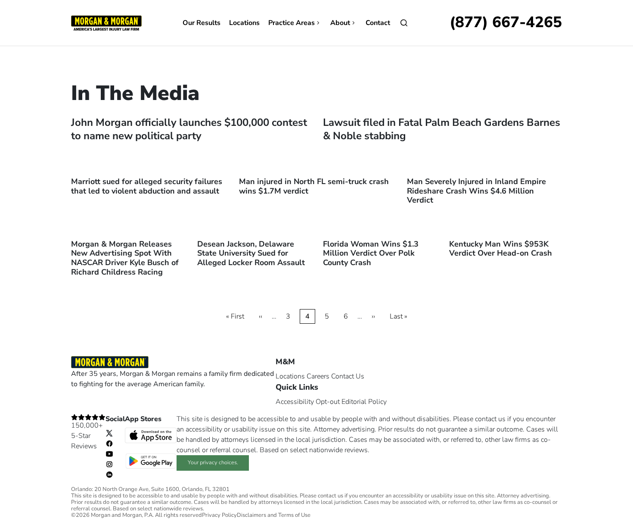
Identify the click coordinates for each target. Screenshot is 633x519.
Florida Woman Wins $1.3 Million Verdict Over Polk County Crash (371, 253)
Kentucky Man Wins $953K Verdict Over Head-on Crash (500, 249)
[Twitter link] (109, 433)
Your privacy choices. (213, 462)
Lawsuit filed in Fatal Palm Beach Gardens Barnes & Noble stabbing (441, 129)
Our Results (201, 23)
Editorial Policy (364, 401)
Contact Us (347, 376)
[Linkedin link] (109, 474)
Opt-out (328, 401)
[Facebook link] (109, 443)
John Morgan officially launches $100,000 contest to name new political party (189, 129)
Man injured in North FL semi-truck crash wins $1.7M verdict (314, 186)
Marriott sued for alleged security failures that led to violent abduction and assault (146, 186)
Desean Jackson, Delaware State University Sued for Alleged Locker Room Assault (251, 253)
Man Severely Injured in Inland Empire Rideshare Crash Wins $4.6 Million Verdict (476, 190)
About (340, 23)
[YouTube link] (109, 453)
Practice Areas (291, 23)
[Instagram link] (109, 464)
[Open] (404, 23)
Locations (244, 23)
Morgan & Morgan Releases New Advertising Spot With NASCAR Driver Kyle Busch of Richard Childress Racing (125, 258)
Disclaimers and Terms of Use (273, 515)
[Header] (106, 22)
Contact (378, 23)
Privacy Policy (219, 515)
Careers (318, 376)
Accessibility (295, 401)
